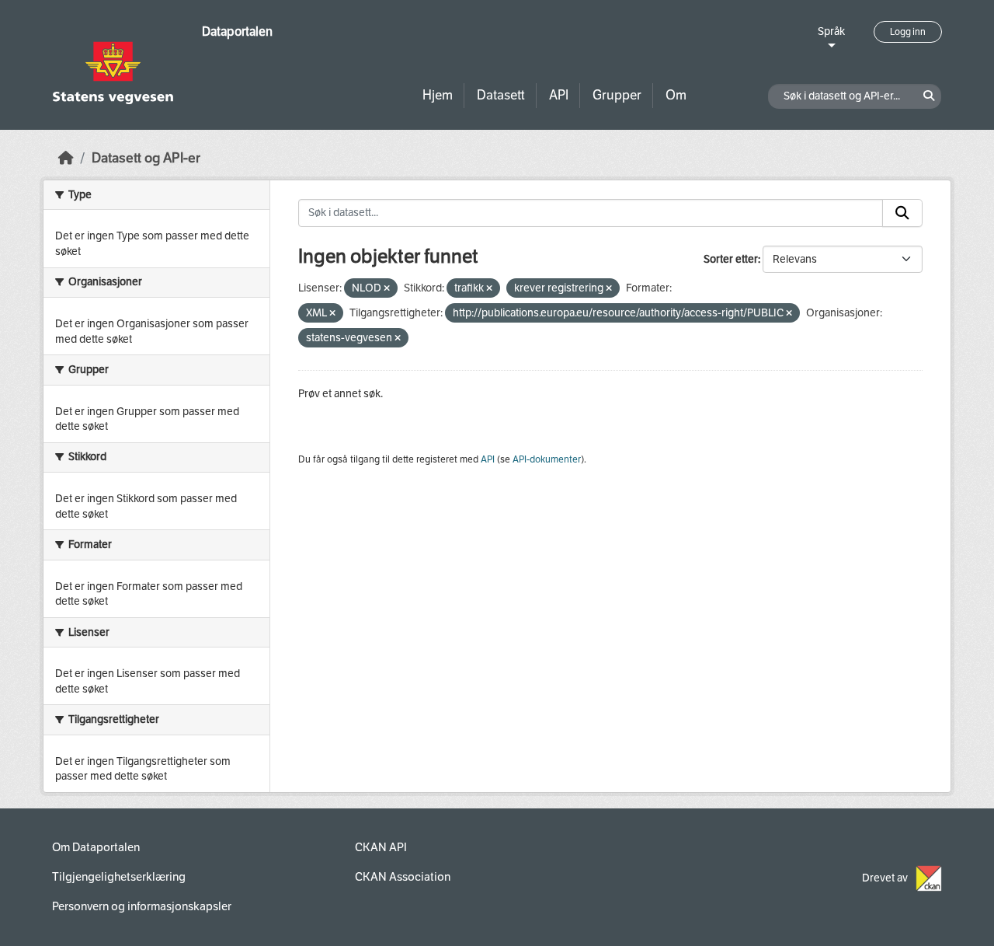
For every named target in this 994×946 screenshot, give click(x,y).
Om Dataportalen (96, 847)
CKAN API (381, 847)
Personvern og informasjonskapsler (141, 906)
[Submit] (902, 213)
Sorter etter (731, 259)
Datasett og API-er (146, 158)
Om (676, 95)
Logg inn (908, 31)
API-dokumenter (547, 459)
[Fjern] (387, 289)
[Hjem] (66, 158)
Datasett (501, 95)
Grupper (617, 95)
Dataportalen (237, 31)
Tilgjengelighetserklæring (119, 877)
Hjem (437, 95)
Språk (831, 31)
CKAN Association (402, 877)
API (558, 95)
